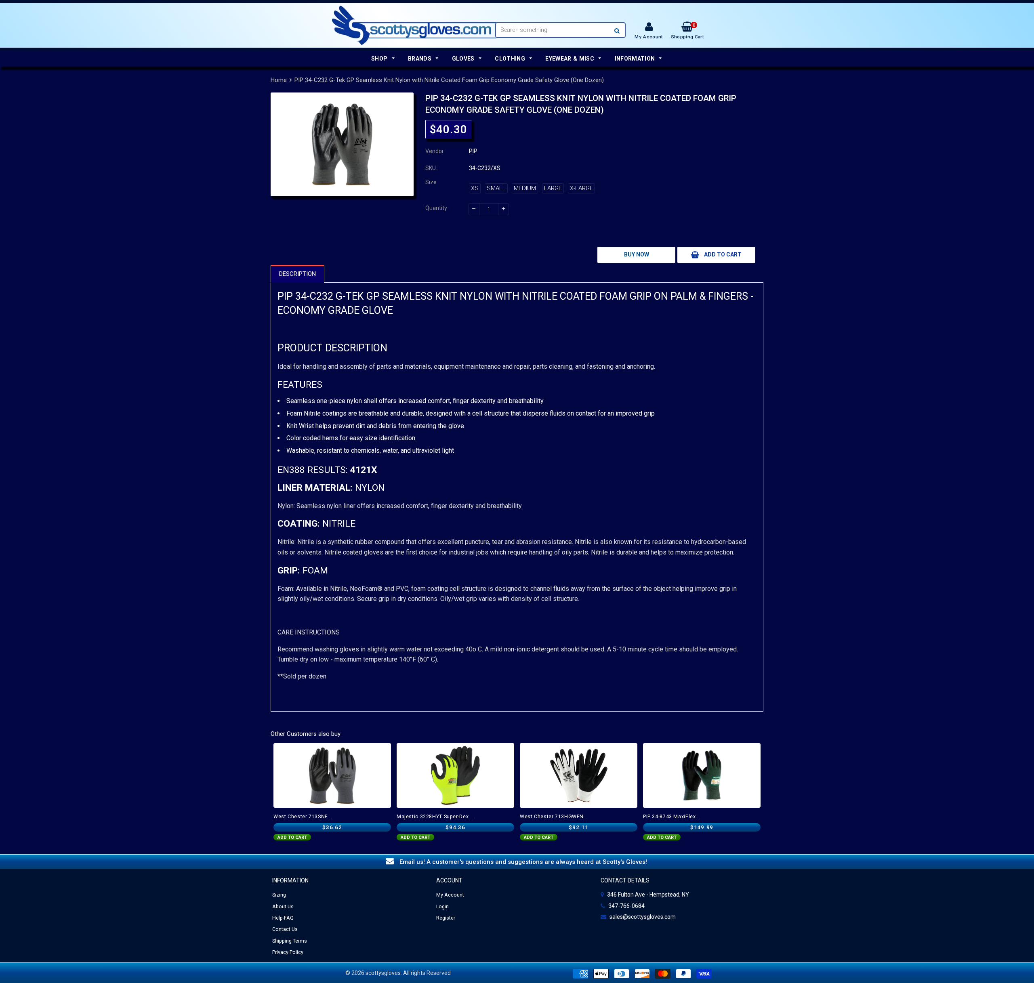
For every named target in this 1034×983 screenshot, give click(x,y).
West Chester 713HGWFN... (554, 816)
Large (553, 188)
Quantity (436, 208)
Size (431, 182)
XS (475, 188)
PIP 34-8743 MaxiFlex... (671, 816)
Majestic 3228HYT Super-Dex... (435, 816)
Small (496, 188)
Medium (525, 188)
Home (279, 80)
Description (297, 273)
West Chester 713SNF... (302, 816)
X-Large (581, 188)
